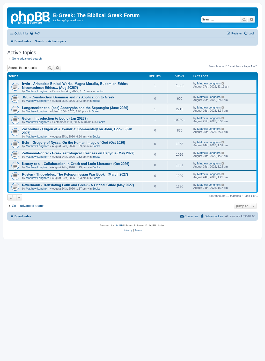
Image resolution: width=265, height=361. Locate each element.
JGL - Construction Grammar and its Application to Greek (68, 97)
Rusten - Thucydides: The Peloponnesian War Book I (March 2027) (75, 174)
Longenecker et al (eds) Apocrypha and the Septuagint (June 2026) (75, 108)
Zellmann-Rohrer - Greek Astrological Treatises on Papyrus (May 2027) (78, 153)
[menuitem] (35, 33)
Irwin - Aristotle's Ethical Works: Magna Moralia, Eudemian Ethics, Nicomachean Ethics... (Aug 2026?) (75, 86)
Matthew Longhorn (37, 91)
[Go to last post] (223, 83)
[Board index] (31, 17)
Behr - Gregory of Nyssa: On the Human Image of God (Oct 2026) (73, 143)
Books (99, 91)
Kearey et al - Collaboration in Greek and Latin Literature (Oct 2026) (75, 164)
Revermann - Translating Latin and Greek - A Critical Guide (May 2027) (78, 185)
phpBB (119, 225)
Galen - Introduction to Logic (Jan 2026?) (54, 118)
